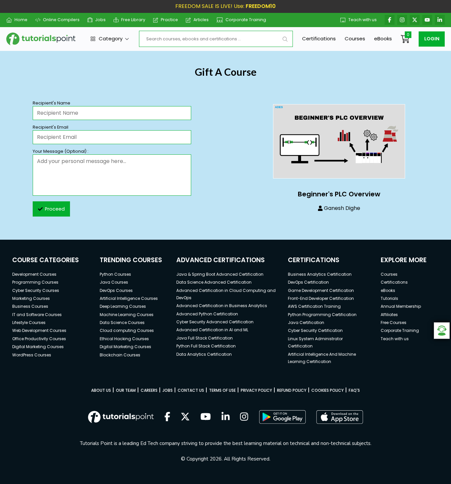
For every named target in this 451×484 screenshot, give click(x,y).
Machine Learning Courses (127, 314)
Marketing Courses (31, 298)
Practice (169, 19)
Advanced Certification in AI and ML (212, 330)
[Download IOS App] (339, 417)
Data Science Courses (122, 322)
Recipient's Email (50, 127)
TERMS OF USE (222, 390)
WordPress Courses (31, 355)
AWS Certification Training (314, 306)
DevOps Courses (116, 290)
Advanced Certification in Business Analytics (221, 305)
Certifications (319, 38)
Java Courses (114, 282)
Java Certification (306, 322)
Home (21, 19)
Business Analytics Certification (320, 274)
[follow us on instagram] (244, 417)
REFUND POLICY (291, 390)
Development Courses (34, 274)
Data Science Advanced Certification (214, 282)
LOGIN (431, 38)
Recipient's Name (51, 103)
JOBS (167, 390)
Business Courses (30, 306)
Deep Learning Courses (123, 306)
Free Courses (393, 322)
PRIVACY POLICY (256, 390)
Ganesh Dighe (342, 208)
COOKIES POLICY (327, 390)
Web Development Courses (39, 330)
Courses (355, 38)
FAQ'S (354, 390)
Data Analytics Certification (204, 354)
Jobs (100, 19)
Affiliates (389, 314)
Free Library (133, 19)
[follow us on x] (185, 417)
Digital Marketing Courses (38, 346)
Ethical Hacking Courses (124, 339)
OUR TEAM (126, 390)
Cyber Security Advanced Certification (215, 322)
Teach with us (362, 19)
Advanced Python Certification (207, 314)
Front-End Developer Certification (321, 298)
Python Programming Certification (322, 314)
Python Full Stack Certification (206, 346)
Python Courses (115, 274)
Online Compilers (61, 19)
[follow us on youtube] (205, 417)
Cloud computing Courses (127, 330)
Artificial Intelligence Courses (129, 298)
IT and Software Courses (37, 314)
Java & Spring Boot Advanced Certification (219, 274)
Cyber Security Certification (315, 330)
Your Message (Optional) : (60, 151)
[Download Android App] (282, 417)
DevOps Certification (308, 282)
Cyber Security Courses (35, 290)
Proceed (55, 209)
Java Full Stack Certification (204, 338)
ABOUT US (101, 390)
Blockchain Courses (120, 355)
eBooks (383, 38)
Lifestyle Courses (29, 322)
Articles (201, 19)
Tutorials (389, 298)
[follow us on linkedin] (226, 417)
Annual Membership (401, 306)
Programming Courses (35, 282)
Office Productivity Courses (39, 339)
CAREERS (149, 390)
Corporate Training (246, 19)
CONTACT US (191, 390)
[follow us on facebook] (167, 417)
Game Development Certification (321, 290)
